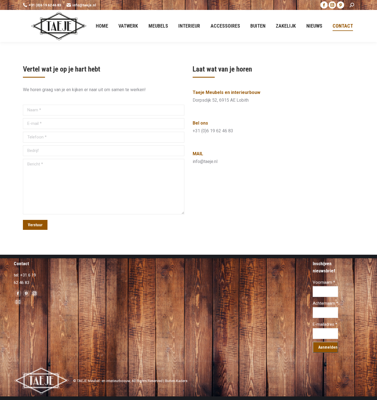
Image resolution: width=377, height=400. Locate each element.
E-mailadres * (325, 324)
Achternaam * (325, 303)
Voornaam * (324, 282)
